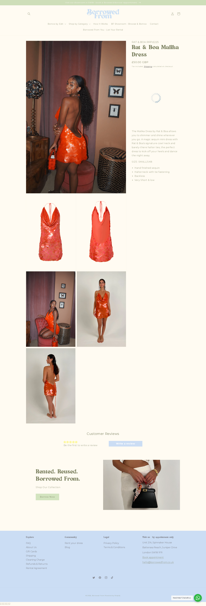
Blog (67, 547)
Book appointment (153, 557)
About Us (31, 547)
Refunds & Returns (37, 564)
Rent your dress (74, 543)
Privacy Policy (111, 543)
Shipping (148, 66)
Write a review (125, 443)
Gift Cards (31, 551)
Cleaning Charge (35, 559)
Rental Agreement (36, 568)
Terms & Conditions (114, 547)
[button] (29, 14)
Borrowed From (98, 595)
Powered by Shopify (112, 595)
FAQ (28, 543)
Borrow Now (47, 496)
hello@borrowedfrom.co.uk (158, 562)
